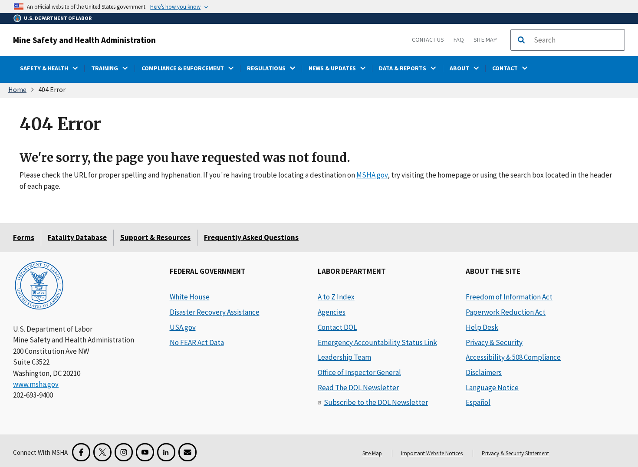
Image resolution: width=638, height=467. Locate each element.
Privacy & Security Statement (515, 453)
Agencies (331, 312)
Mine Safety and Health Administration (84, 40)
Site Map (485, 39)
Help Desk (482, 327)
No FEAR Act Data (197, 342)
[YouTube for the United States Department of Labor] (145, 452)
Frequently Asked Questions (251, 237)
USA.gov (183, 327)
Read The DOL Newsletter (358, 387)
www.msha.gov (36, 384)
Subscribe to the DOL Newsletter (376, 402)
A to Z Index (336, 297)
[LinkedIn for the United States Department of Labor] (166, 452)
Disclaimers (484, 372)
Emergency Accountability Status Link (377, 342)
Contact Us (428, 39)
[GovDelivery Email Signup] (187, 452)
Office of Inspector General (359, 372)
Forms (23, 237)
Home (17, 89)
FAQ (459, 39)
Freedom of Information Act (509, 297)
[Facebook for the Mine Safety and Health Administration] (81, 452)
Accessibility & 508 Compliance (513, 357)
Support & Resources (155, 237)
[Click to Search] (521, 40)
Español (478, 402)
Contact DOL (337, 327)
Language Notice (492, 387)
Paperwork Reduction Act (506, 312)
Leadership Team (344, 357)
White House (190, 297)
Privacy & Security (494, 342)
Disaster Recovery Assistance (215, 312)
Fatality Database (77, 237)
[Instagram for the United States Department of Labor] (124, 452)
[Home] (39, 286)
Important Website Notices (432, 453)
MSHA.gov (372, 175)
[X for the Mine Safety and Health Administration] (102, 452)
